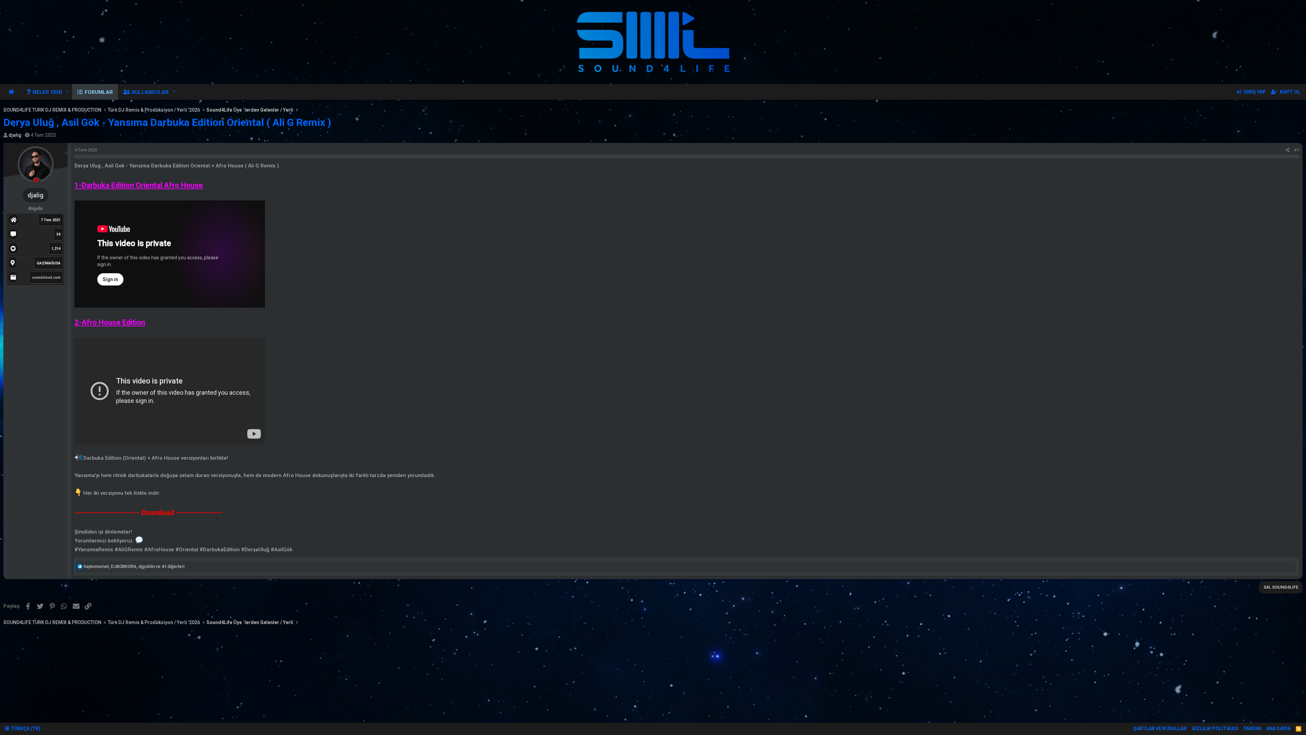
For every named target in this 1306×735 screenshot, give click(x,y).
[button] (67, 92)
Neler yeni (47, 92)
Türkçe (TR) (25, 728)
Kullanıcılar (150, 92)
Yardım (1252, 728)
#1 (1296, 149)
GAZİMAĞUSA (49, 263)
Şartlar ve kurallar (1160, 728)
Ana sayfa (12, 92)
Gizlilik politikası (1215, 728)
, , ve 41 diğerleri (134, 566)
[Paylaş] (1287, 150)
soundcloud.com (46, 277)
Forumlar (99, 92)
